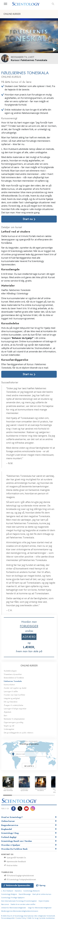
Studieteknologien (10, 670)
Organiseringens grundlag (13, 722)
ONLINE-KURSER (29, 665)
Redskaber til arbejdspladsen (14, 719)
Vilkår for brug (32, 918)
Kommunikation (9, 684)
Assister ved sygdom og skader (15, 688)
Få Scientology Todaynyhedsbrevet (21, 879)
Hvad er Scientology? (12, 817)
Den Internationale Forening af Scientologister (19, 901)
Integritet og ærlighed (12, 698)
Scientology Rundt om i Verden (16, 841)
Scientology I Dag (10, 833)
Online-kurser (8, 821)
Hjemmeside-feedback (16, 861)
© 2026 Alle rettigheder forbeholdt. (28, 916)
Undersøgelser (9, 729)
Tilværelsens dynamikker (13, 674)
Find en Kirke (11, 865)
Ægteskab (7, 712)
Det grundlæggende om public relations (18, 732)
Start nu (28, 219)
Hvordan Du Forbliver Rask (14, 849)
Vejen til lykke (44, 901)
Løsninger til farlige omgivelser (15, 708)
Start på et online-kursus (41, 894)
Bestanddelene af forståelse (14, 677)
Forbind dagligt (8, 837)
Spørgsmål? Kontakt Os (16, 857)
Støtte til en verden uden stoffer (23, 904)
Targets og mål (9, 725)
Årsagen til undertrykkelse (13, 705)
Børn (5, 715)
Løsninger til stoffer (11, 691)
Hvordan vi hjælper (10, 845)
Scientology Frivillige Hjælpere (12, 897)
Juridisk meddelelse (47, 918)
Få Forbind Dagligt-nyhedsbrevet (20, 875)
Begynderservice (9, 825)
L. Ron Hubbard (7, 891)
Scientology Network (31, 891)
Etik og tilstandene (10, 701)
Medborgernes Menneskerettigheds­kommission (19, 911)
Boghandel (6, 829)
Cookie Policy (21, 918)
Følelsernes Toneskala (13, 681)
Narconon (5, 904)
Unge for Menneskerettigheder (40, 908)
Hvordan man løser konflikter (14, 695)
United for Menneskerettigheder (13, 908)
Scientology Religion (9, 894)
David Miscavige (25, 894)
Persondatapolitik (7, 918)
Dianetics (18, 891)
